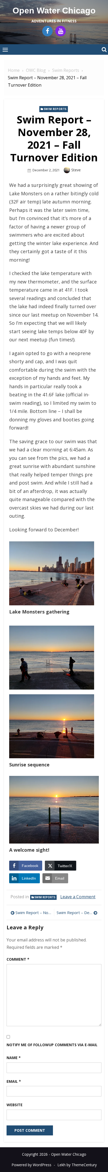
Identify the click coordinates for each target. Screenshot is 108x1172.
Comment (18, 959)
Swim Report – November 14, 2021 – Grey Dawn (33, 912)
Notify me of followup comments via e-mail (52, 1044)
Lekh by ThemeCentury (77, 1164)
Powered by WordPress (31, 1164)
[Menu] (5, 49)
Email (14, 1081)
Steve (76, 169)
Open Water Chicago (54, 10)
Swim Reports (55, 109)
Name (14, 1057)
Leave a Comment (77, 897)
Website (15, 1104)
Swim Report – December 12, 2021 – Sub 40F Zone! (77, 912)
